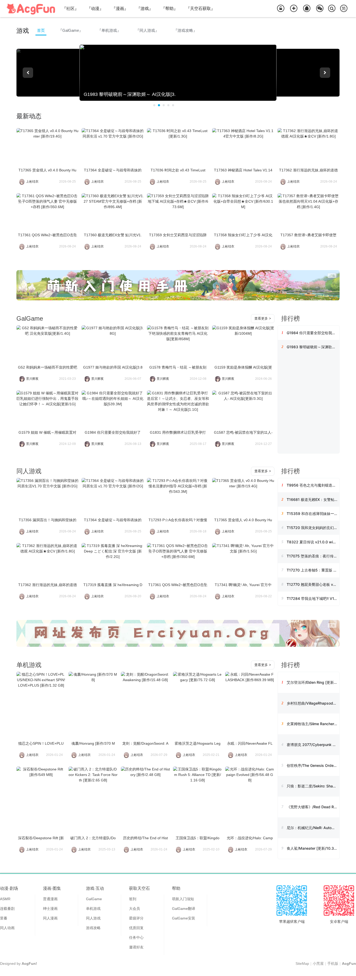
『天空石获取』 (200, 8)
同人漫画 (50, 918)
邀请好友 (136, 947)
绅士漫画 (50, 908)
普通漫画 (50, 899)
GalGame (29, 318)
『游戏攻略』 (185, 30)
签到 (132, 899)
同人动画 (7, 928)
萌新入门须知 (183, 899)
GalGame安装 (183, 918)
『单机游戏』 (109, 30)
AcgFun (349, 963)
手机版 (332, 963)
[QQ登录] (307, 8)
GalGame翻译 (183, 908)
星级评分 (136, 918)
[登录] (281, 8)
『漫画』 (120, 8)
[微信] (320, 8)
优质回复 (136, 928)
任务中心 (136, 937)
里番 (3, 918)
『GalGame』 (70, 30)
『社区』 (70, 8)
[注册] (294, 8)
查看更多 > (262, 318)
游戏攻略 (93, 928)
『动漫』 (95, 8)
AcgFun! (29, 963)
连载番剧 (7, 908)
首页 (41, 30)
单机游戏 (28, 664)
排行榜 (290, 318)
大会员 (134, 908)
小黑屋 (318, 963)
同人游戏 (28, 471)
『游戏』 (144, 8)
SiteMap (302, 963)
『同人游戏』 (147, 30)
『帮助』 (169, 8)
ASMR (5, 899)
